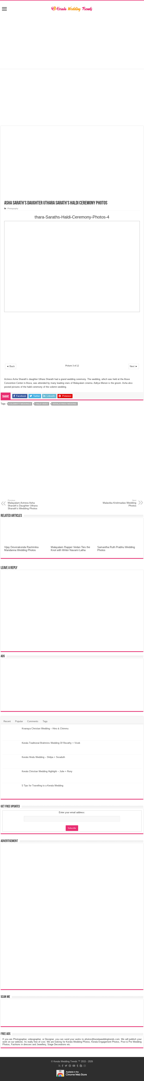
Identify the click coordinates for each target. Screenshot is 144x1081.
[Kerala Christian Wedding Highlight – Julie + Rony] (11, 776)
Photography (12, 208)
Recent (7, 721)
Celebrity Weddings (20, 404)
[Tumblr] (77, 1066)
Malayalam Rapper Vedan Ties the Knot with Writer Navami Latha (70, 549)
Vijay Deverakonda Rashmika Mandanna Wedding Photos (21, 549)
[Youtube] (74, 1066)
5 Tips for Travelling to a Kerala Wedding (42, 785)
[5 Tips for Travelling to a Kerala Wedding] (11, 790)
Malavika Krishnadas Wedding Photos (119, 503)
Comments (32, 721)
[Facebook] (62, 1066)
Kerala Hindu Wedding (65, 404)
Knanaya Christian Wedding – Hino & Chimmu (45, 728)
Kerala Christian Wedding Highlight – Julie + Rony (47, 771)
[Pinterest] (69, 1066)
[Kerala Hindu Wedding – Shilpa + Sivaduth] (11, 762)
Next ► (134, 366)
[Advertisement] (72, 40)
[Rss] (59, 1066)
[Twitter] (66, 1066)
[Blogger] (81, 1066)
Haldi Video (42, 404)
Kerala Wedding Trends (65, 1061)
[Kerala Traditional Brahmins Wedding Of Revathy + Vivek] (11, 747)
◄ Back (10, 366)
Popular (19, 721)
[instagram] (84, 1066)
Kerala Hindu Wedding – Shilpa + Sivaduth (43, 757)
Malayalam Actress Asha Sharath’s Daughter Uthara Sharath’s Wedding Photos (23, 504)
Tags (45, 721)
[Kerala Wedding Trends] (72, 8)
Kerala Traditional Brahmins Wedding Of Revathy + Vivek (51, 743)
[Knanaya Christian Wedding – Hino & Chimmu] (11, 733)
